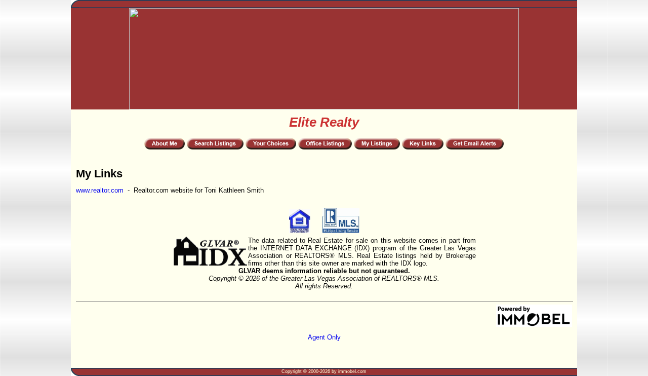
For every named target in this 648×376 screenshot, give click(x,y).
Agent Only (324, 337)
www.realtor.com (100, 190)
